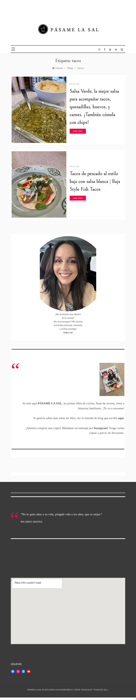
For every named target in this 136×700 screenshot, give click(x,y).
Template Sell (100, 690)
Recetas (75, 84)
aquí (121, 418)
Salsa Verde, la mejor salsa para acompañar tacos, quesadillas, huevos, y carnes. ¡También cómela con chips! (94, 106)
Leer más (78, 131)
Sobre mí (68, 332)
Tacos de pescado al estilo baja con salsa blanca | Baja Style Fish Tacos (95, 181)
